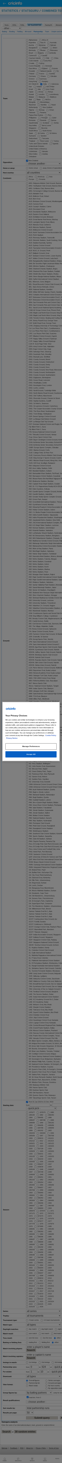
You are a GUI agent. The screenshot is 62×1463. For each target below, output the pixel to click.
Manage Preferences (31, 746)
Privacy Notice (11, 738)
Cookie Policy (50, 735)
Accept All (31, 754)
